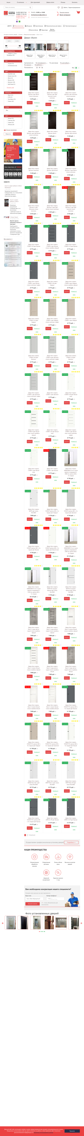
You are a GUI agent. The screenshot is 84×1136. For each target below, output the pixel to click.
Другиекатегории (52, 30)
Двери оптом (50, 2)
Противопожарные (71, 26)
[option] (13, 150)
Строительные (39, 26)
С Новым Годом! (14, 217)
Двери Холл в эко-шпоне (52, 55)
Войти (65, 7)
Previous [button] (2, 923)
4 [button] (44, 931)
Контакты (74, 2)
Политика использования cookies (43, 1132)
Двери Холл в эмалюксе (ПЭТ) (41, 56)
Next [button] (81, 923)
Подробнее (70, 842)
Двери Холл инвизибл (29, 55)
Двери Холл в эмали (63, 55)
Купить (30, 102)
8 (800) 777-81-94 (21, 14)
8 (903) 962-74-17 (21, 16)
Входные (29, 26)
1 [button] (39, 931)
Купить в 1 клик (37, 103)
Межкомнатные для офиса (53, 26)
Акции (8, 2)
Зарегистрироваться (74, 7)
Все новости (7, 239)
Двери (9, 26)
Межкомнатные (18, 26)
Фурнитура (45, 30)
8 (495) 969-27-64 (21, 12)
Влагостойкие (34, 30)
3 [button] (42, 931)
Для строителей (35, 2)
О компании (20, 2)
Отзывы (63, 2)
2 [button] (41, 931)
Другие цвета (33, 81)
